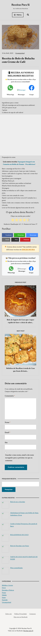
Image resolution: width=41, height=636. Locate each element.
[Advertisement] (20, 135)
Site (6, 443)
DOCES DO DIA (28, 250)
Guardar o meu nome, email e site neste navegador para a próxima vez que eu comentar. (19, 458)
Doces (4, 588)
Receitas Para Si (20, 5)
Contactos (32, 614)
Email (7, 432)
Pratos (4, 593)
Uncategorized (20, 53)
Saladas (4, 595)
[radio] (12, 220)
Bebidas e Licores (7, 585)
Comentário (10, 396)
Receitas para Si (28, 631)
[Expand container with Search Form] (28, 14)
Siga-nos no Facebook (20, 617)
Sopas (4, 597)
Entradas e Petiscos (8, 590)
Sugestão (5, 600)
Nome (7, 422)
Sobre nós (8, 614)
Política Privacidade (20, 614)
